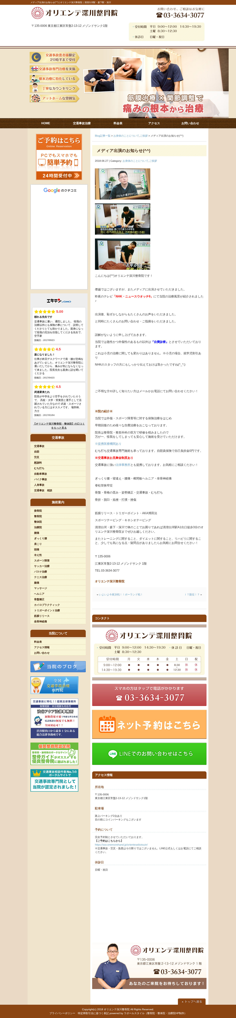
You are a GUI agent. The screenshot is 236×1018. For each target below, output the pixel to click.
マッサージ (40, 588)
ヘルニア (39, 593)
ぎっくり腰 (40, 538)
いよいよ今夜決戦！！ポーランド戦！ (121, 594)
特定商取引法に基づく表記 (93, 1013)
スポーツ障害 (42, 560)
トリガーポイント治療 (47, 610)
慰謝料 (38, 462)
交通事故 (39, 446)
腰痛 (36, 532)
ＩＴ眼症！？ (192, 594)
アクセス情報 (42, 647)
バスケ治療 (40, 571)
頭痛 (36, 549)
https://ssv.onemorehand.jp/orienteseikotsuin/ (121, 844)
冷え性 (38, 554)
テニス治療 (40, 577)
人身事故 (39, 484)
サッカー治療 (42, 566)
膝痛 (36, 582)
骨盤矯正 (39, 599)
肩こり (38, 543)
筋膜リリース (42, 615)
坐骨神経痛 (40, 621)
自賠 (36, 451)
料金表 (38, 641)
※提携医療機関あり (108, 443)
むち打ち (39, 468)
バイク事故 (40, 479)
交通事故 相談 (43, 490)
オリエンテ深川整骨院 (117, 1009)
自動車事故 (40, 473)
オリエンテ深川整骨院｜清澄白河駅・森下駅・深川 (85, 2)
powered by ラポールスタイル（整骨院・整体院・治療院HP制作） (148, 1013)
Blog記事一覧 (102, 135)
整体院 (38, 521)
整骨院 (38, 516)
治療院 (38, 527)
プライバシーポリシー (62, 1013)
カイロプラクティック (47, 604)
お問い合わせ (42, 652)
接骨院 (38, 510)
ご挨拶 (144, 135)
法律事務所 (123, 464)
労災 (36, 457)
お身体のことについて (126, 135)
